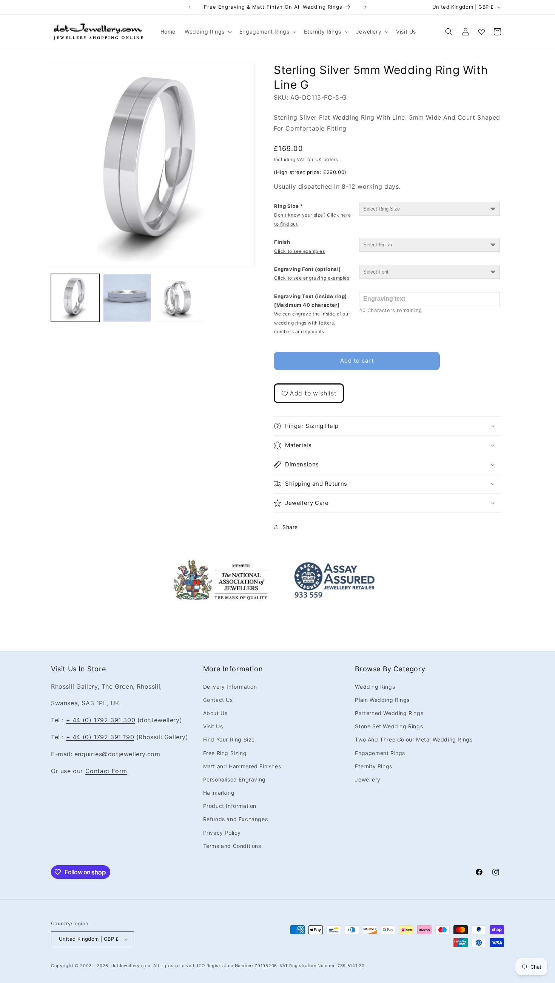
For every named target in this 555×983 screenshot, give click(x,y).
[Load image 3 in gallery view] (179, 298)
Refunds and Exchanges (235, 819)
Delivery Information (230, 686)
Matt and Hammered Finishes (242, 766)
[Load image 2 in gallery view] (127, 298)
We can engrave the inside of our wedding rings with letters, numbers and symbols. (312, 322)
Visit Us (213, 726)
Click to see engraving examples (312, 278)
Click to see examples (299, 251)
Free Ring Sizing (225, 753)
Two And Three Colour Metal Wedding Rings (413, 739)
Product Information (229, 806)
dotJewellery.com (131, 965)
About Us (215, 713)
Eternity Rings (373, 766)
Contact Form (106, 771)
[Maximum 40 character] (312, 314)
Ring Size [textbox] (312, 215)
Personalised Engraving (234, 779)
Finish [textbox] (299, 246)
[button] (207, 32)
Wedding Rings (375, 686)
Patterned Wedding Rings (389, 713)
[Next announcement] (365, 7)
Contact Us (218, 700)
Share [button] (290, 527)
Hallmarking (219, 792)
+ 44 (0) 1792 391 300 (101, 720)
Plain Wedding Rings (382, 700)
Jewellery (367, 779)
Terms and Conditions (232, 846)
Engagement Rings (380, 753)
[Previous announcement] (189, 7)
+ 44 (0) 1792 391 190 (100, 737)
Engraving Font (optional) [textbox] (312, 273)
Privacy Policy (222, 832)
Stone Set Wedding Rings (389, 726)
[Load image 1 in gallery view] (75, 298)
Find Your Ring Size (229, 739)
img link (220, 564)
